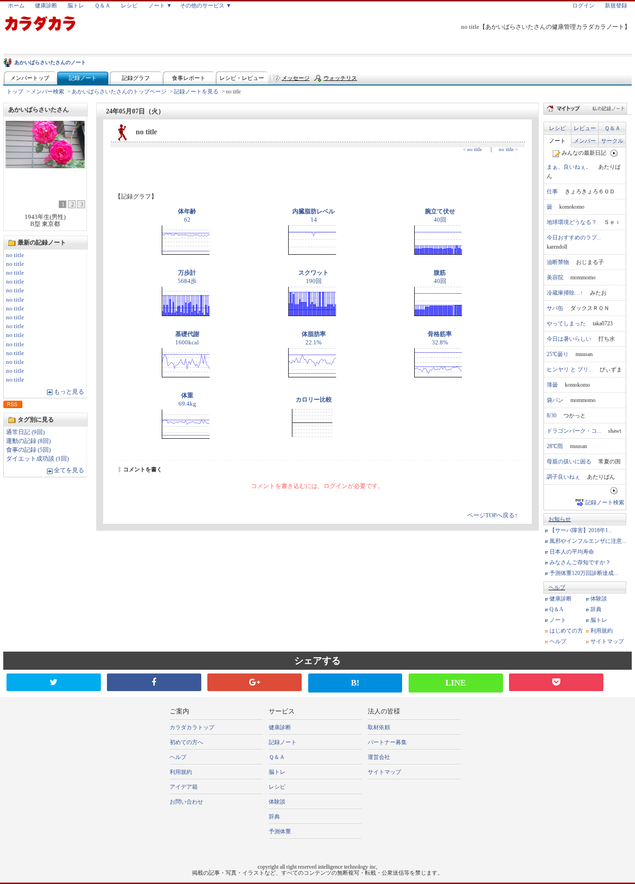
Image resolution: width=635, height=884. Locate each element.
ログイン (583, 5)
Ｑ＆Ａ (102, 5)
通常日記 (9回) (25, 432)
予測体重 (280, 831)
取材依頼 (379, 727)
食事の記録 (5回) (28, 450)
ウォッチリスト (340, 80)
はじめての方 (566, 630)
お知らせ (560, 519)
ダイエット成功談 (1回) (37, 458)
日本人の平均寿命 (571, 551)
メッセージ (296, 78)
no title (15, 255)
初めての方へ (186, 742)
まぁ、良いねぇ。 (569, 167)
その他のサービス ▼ (206, 5)
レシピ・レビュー (241, 78)
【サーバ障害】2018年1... (580, 530)
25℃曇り (558, 354)
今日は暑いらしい (569, 339)
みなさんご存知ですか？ (580, 562)
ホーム (16, 5)
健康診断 (46, 5)
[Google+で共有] (254, 682)
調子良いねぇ (563, 477)
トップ (15, 91)
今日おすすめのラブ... (574, 237)
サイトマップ (607, 641)
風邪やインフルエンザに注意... (587, 541)
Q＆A (556, 609)
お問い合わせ (186, 801)
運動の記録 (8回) (28, 441)
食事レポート (188, 78)
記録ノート (83, 78)
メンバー (585, 141)
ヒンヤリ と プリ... (570, 369)
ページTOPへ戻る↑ (492, 515)
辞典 (596, 609)
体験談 (598, 598)
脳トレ (75, 5)
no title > (508, 149)
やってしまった (566, 323)
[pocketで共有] (556, 682)
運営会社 (379, 757)
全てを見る (69, 470)
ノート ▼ (160, 5)
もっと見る (69, 392)
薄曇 (552, 385)
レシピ (129, 5)
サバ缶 (555, 308)
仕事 (552, 191)
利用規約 (601, 630)
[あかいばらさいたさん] (45, 166)
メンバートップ (29, 78)
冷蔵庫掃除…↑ (565, 293)
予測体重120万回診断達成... (583, 573)
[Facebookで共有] (154, 682)
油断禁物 (558, 262)
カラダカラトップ (192, 727)
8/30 (551, 415)
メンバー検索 (47, 91)
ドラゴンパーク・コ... (574, 431)
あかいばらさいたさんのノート (50, 62)
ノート (557, 141)
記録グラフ (136, 78)
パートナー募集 (387, 742)
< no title (472, 149)
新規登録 (616, 5)
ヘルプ (557, 587)
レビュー (585, 128)
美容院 (555, 277)
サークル (612, 141)
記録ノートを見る (196, 91)
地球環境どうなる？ (572, 222)
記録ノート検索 (604, 502)
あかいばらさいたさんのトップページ (119, 91)
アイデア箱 (184, 787)
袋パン (555, 400)
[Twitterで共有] (54, 682)
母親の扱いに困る (569, 461)
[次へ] (614, 153)
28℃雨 (555, 446)
